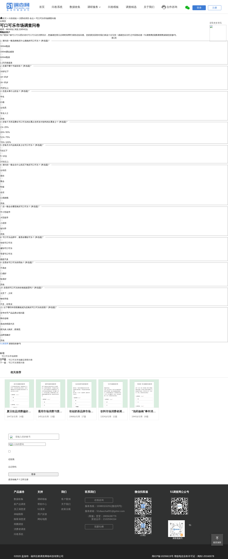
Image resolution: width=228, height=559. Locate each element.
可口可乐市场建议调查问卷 (21, 360)
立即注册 (24, 479)
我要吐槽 (99, 526)
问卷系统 (57, 7)
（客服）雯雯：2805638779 (101, 516)
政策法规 (66, 509)
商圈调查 (18, 524)
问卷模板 (113, 7)
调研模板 (42, 499)
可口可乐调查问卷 (17, 362)
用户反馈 (42, 514)
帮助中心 (42, 504)
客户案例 (66, 499)
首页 (42, 7)
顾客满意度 (20, 519)
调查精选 (131, 7)
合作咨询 (171, 7)
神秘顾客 (18, 514)
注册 (214, 7)
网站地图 (42, 519)
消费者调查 (20, 529)
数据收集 (75, 7)
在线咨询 (99, 500)
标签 (2, 353)
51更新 (41, 509)
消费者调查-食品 (26, 18)
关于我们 (149, 7)
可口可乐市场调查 (10, 356)
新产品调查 (20, 504)
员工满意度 (20, 509)
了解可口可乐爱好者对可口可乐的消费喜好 (27, 35)
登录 (199, 7)
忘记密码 (12, 467)
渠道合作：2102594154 (103, 519)
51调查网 (4, 343)
